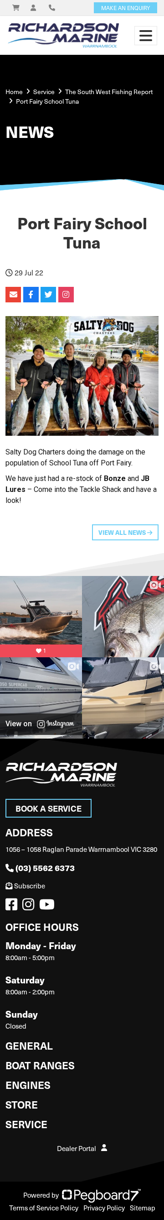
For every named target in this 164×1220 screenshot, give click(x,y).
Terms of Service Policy (43, 1208)
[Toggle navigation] (145, 35)
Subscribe (29, 886)
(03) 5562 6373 (45, 867)
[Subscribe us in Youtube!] (48, 907)
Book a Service (48, 808)
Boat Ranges (40, 1065)
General (29, 1045)
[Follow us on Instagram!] (30, 907)
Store (21, 1104)
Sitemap (142, 1208)
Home (14, 91)
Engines (28, 1084)
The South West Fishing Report (109, 91)
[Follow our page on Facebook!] (13, 907)
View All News (122, 532)
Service (26, 1124)
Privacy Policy (104, 1208)
